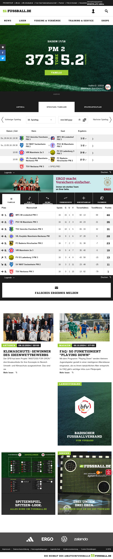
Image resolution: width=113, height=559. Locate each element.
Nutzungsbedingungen (39, 549)
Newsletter (83, 3)
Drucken (104, 172)
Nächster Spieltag (100, 119)
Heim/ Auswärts (48, 203)
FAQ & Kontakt (72, 3)
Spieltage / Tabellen (57, 107)
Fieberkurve (66, 202)
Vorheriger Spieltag (13, 119)
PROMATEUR (8, 3)
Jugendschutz (55, 549)
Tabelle (56, 73)
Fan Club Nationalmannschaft (45, 3)
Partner (61, 3)
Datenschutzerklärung (21, 549)
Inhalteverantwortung (70, 549)
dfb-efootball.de (27, 3)
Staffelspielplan (93, 107)
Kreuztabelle (83, 202)
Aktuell (20, 107)
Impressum (6, 549)
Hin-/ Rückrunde (29, 203)
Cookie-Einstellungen (88, 549)
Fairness (102, 202)
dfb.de (17, 3)
